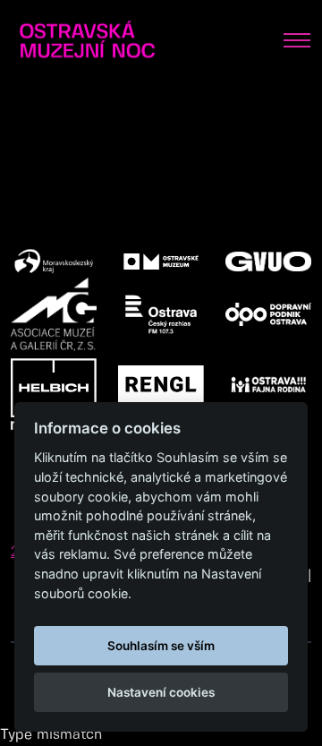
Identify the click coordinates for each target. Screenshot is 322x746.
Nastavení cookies (161, 692)
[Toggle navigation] (297, 40)
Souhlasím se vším (161, 646)
